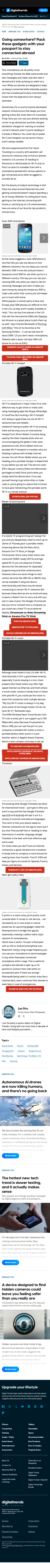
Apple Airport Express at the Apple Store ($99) (25, 752)
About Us (5, 1460)
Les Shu (7, 58)
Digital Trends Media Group (15, 1545)
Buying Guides (7, 1046)
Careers (5, 1521)
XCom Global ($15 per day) (25, 496)
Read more (10, 1155)
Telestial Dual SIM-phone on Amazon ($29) (25, 358)
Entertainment (8, 1445)
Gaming (5, 1433)
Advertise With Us (9, 1470)
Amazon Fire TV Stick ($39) (25, 627)
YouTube (22, 1406)
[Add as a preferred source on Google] (9, 63)
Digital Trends (14, 13)
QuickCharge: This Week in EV (29, 1056)
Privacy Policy (33, 1521)
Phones (5, 1424)
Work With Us (7, 1526)
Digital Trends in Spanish (38, 1480)
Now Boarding (7, 1056)
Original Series (34, 1450)
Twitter (16, 1406)
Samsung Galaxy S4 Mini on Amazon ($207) (25, 348)
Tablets (31, 1424)
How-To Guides (34, 1445)
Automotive (7, 1450)
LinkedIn (41, 1406)
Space (31, 1433)
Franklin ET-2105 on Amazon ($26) (25, 870)
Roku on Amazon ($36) (25, 621)
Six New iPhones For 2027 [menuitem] (28, 16)
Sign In (43, 10)
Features (21, 1051)
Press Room (33, 1526)
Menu (3, 10)
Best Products (34, 1441)
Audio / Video (8, 1437)
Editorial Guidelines (9, 1474)
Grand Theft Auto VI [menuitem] (9, 16)
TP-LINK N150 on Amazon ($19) (24, 746)
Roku (4, 1061)
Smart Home (7, 1441)
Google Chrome (35, 1051)
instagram (19, 1016)
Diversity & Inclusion (10, 1531)
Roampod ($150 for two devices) (25, 989)
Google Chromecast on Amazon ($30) (25, 633)
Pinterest (35, 1406)
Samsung (13, 1061)
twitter (23, 1016)
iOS (9, 815)
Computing (7, 1428)
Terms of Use (7, 1537)
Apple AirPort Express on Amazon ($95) (25, 758)
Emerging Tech (8, 1051)
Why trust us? (19, 27)
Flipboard (3, 1413)
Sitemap (31, 1531)
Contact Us (6, 1465)
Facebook (3, 1406)
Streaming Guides (36, 1437)
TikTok (29, 1406)
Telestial (42, 316)
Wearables (33, 1428)
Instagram (9, 1406)
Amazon (20, 1046)
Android (19, 815)
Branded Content (35, 1468)
